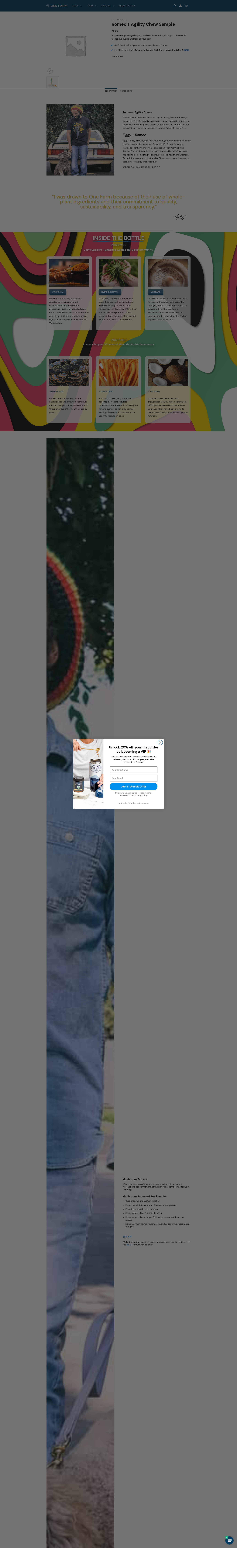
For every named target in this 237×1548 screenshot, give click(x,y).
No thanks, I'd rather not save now (133, 803)
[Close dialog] (160, 742)
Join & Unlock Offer (133, 786)
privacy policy (141, 795)
